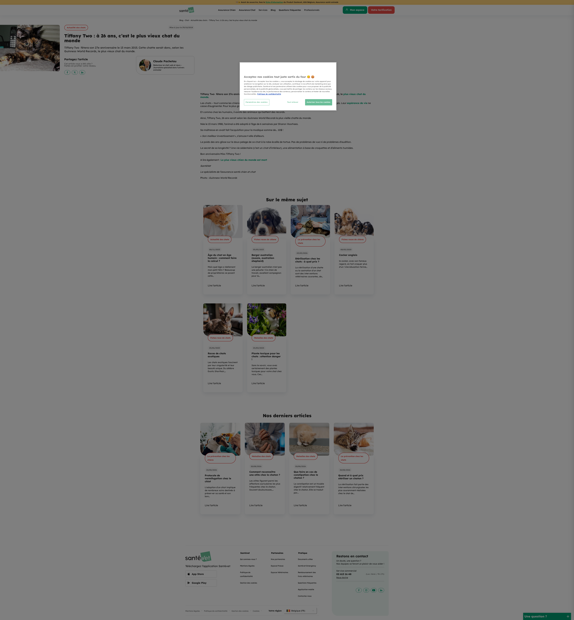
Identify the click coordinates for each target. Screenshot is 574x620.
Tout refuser (292, 102)
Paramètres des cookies (257, 102)
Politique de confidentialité (269, 94)
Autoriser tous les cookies (318, 102)
